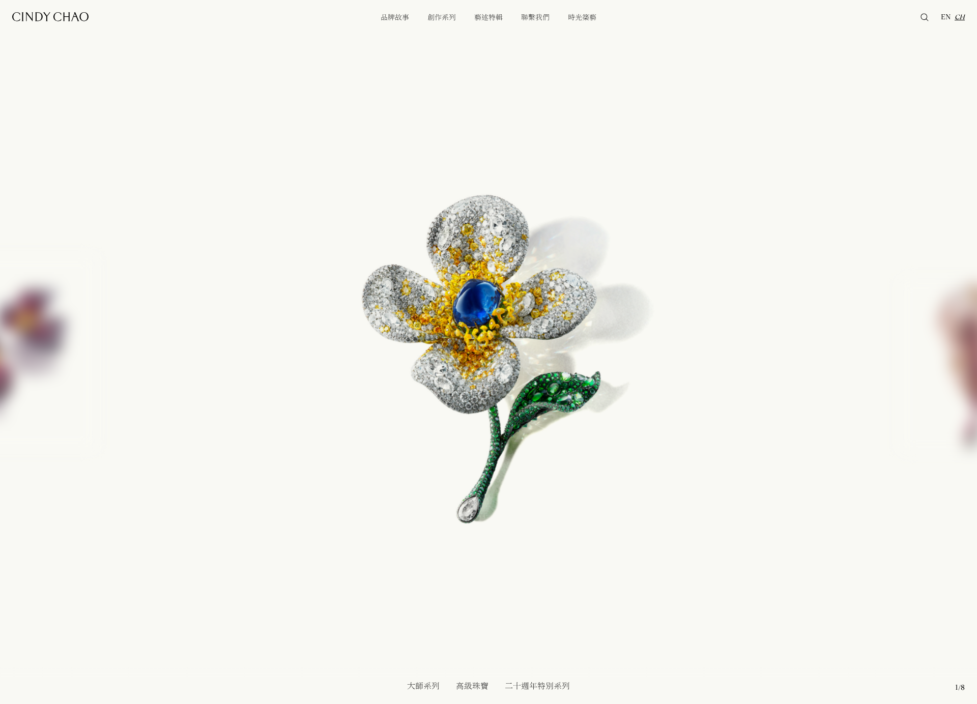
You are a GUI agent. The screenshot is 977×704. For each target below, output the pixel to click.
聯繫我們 (535, 17)
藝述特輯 (488, 17)
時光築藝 (582, 17)
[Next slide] (806, 352)
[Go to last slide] (171, 352)
